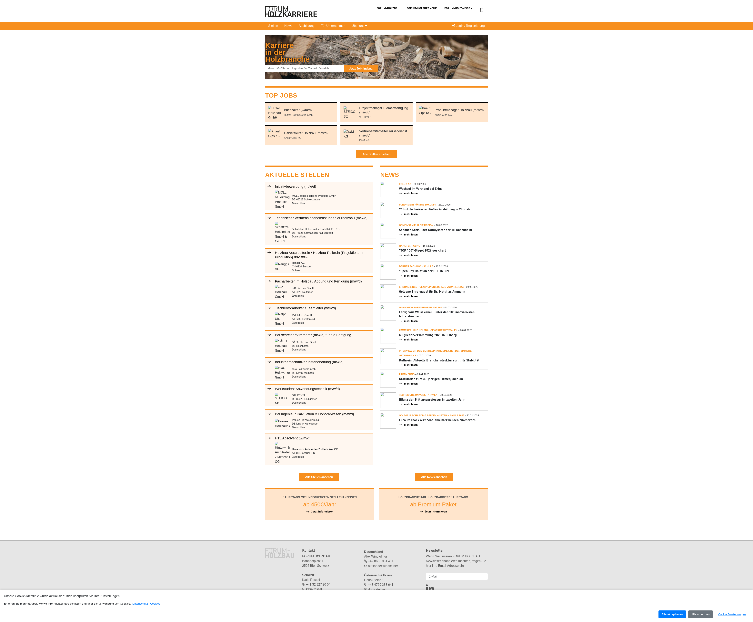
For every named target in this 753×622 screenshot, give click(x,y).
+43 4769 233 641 (380, 584)
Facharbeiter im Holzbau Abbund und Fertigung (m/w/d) (318, 281)
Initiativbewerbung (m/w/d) (295, 186)
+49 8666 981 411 (380, 561)
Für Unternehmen (333, 25)
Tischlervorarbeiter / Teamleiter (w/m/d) (305, 308)
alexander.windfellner (383, 566)
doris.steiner (376, 589)
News (288, 25)
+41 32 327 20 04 (318, 584)
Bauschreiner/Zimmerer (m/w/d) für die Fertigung (313, 335)
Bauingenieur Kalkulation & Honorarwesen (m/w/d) (314, 414)
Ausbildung (307, 25)
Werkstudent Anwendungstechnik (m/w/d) (307, 389)
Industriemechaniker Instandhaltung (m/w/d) (309, 362)
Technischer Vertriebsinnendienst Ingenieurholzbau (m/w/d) (321, 218)
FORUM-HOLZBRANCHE (422, 8)
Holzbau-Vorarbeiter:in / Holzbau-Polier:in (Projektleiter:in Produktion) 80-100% (319, 255)
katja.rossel (314, 589)
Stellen (273, 25)
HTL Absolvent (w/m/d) (292, 438)
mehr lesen (411, 193)
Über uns (358, 25)
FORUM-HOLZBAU (387, 8)
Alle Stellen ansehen (376, 154)
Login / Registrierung (470, 25)
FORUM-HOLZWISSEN (458, 8)
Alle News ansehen (434, 477)
